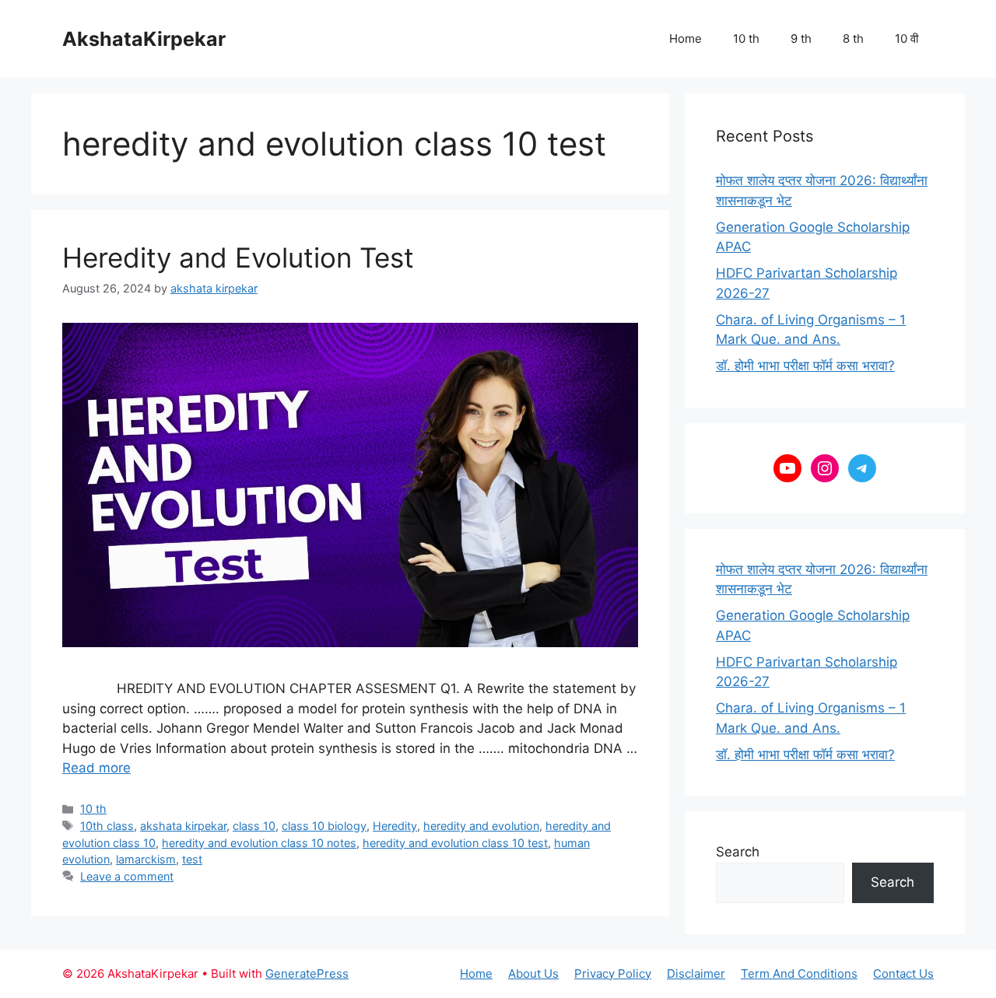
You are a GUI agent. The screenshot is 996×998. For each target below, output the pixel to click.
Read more (96, 768)
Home (685, 38)
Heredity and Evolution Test (238, 257)
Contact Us (903, 973)
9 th (801, 38)
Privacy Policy (612, 973)
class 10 (254, 825)
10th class (107, 825)
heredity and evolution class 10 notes (259, 842)
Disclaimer (696, 973)
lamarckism (146, 859)
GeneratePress (307, 973)
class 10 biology (324, 825)
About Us (533, 973)
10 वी (906, 38)
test (192, 859)
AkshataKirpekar (144, 39)
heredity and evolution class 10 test (455, 842)
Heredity (395, 825)
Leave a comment (127, 876)
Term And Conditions (799, 973)
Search (737, 852)
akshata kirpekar (183, 825)
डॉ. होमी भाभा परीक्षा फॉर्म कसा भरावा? (805, 365)
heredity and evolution (481, 825)
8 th (853, 38)
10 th (746, 38)
